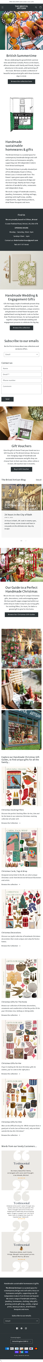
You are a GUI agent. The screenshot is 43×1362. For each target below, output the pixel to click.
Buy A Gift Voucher (21, 469)
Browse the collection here (21, 81)
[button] (2, 7)
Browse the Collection (10, 823)
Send (7, 399)
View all (39, 480)
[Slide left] (17, 541)
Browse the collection (21, 328)
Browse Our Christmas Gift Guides (21, 614)
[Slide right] (26, 541)
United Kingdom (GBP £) (20, 1341)
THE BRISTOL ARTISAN (23, 1355)
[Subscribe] (37, 354)
